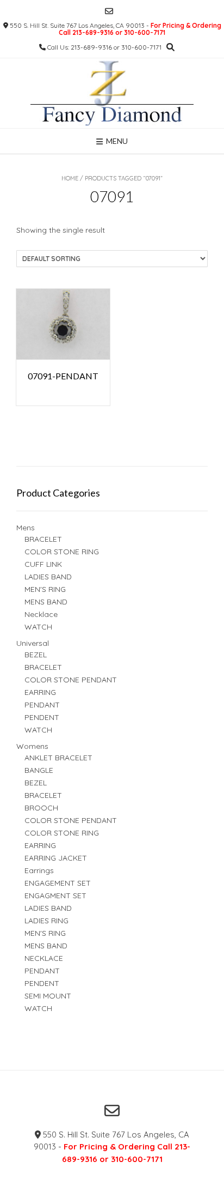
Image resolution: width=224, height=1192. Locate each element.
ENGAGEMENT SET (57, 883)
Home (69, 178)
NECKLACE (43, 958)
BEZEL (35, 654)
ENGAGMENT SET (55, 895)
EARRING (40, 692)
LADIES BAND (48, 577)
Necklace (41, 614)
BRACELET (43, 539)
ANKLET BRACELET (58, 758)
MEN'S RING (45, 589)
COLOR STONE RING (61, 551)
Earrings (39, 870)
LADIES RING (46, 920)
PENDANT (42, 705)
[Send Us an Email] (109, 11)
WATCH (38, 627)
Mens (25, 528)
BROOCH (41, 808)
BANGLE (38, 770)
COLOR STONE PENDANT (70, 680)
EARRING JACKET (55, 858)
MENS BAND (45, 602)
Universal (32, 643)
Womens (32, 746)
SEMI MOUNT (47, 996)
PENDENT (41, 717)
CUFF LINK (43, 564)
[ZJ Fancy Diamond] (112, 93)
